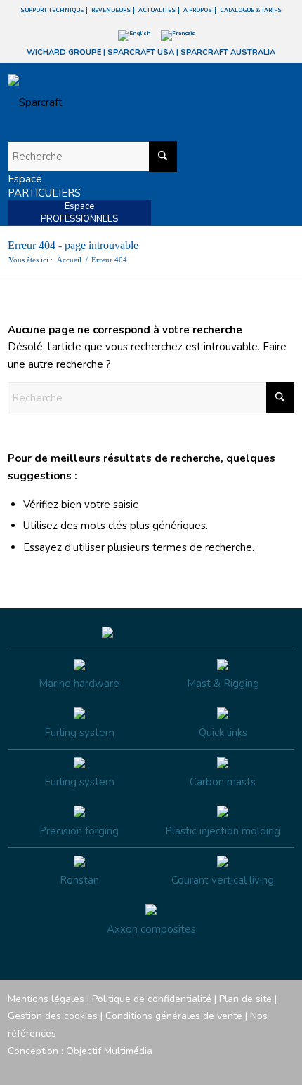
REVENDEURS (111, 10)
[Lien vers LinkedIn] (283, 1067)
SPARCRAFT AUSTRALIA (227, 52)
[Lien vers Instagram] (220, 1067)
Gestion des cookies (53, 1016)
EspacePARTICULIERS (44, 186)
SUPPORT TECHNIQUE (52, 10)
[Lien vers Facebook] (199, 1067)
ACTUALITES (157, 10)
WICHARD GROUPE (64, 52)
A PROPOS (197, 10)
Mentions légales (46, 999)
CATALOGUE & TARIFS (251, 10)
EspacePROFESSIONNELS (79, 212)
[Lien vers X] (262, 1067)
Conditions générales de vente (173, 1016)
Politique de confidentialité (151, 999)
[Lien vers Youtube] (241, 1067)
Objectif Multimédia (109, 1051)
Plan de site (245, 999)
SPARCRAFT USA (140, 52)
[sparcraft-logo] (122, 102)
